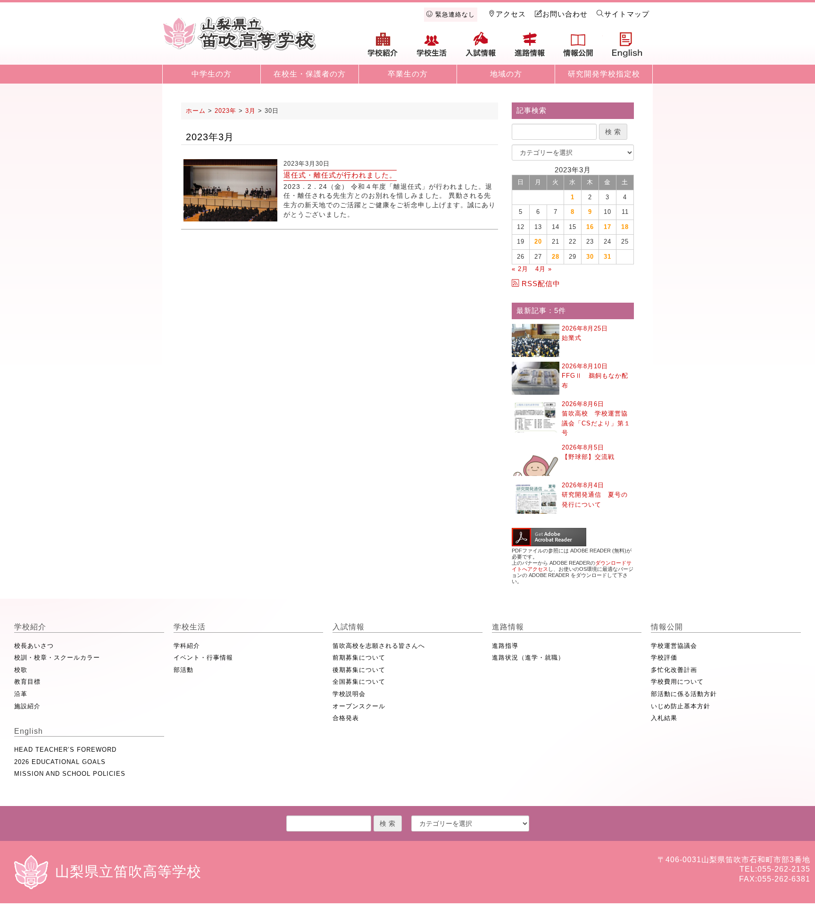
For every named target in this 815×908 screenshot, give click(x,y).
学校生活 (432, 48)
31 (607, 256)
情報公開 (578, 48)
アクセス (511, 14)
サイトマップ (626, 14)
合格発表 (346, 717)
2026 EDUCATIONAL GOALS (60, 761)
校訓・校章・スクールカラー (57, 657)
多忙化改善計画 (674, 669)
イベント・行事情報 (203, 657)
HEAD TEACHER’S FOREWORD (65, 749)
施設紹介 (27, 706)
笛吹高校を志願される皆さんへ (379, 645)
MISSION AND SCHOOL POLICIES (69, 773)
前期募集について (359, 657)
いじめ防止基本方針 (680, 706)
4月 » (543, 268)
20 (538, 241)
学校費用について (677, 681)
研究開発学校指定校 (604, 74)
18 (625, 226)
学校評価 (664, 657)
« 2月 (520, 268)
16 (590, 226)
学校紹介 (383, 48)
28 (555, 256)
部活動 (183, 669)
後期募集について (359, 669)
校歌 (20, 669)
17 (607, 226)
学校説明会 (349, 693)
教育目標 (27, 681)
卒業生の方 (408, 74)
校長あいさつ (34, 645)
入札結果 (664, 717)
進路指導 (505, 645)
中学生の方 (211, 74)
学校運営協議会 (674, 645)
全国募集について (359, 681)
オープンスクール (359, 706)
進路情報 (529, 48)
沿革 (20, 693)
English (627, 48)
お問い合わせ (565, 14)
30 (590, 256)
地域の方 (506, 74)
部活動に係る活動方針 (684, 693)
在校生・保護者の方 (310, 74)
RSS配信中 (541, 284)
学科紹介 (187, 645)
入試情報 (480, 48)
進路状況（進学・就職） (528, 657)
